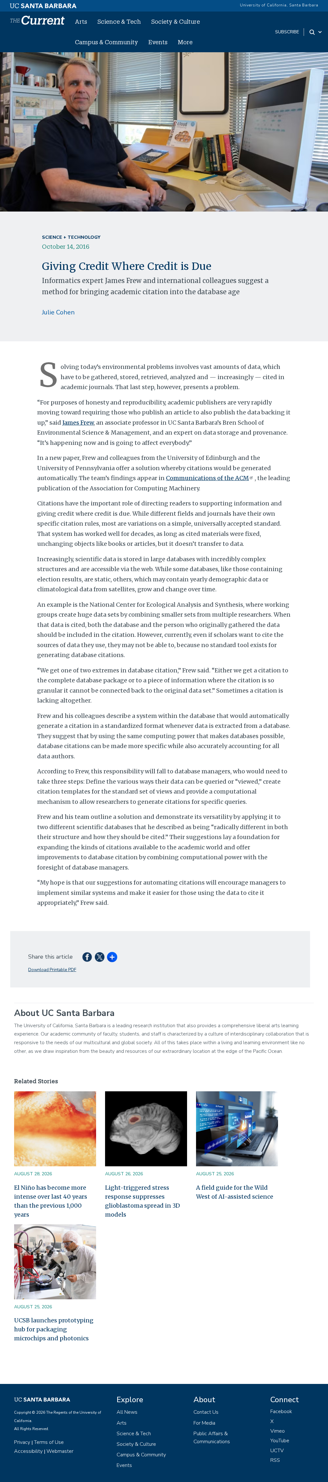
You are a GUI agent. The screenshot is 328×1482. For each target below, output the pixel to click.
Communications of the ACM (207, 478)
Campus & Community (106, 42)
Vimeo (277, 1431)
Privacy (22, 1442)
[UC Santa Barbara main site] (43, 4)
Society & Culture (175, 21)
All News (127, 1412)
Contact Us (205, 1412)
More (185, 42)
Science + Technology (71, 237)
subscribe (287, 32)
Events (158, 42)
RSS (275, 1460)
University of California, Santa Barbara (279, 5)
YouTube (279, 1440)
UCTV (277, 1450)
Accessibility (28, 1451)
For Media (204, 1423)
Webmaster (59, 1451)
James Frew (78, 422)
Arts (81, 21)
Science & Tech (119, 21)
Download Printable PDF (52, 970)
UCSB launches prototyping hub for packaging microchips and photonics (54, 1329)
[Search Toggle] (316, 32)
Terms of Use (49, 1442)
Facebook (281, 1411)
